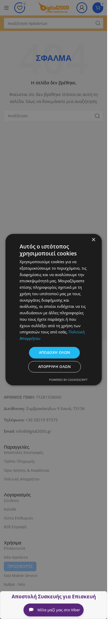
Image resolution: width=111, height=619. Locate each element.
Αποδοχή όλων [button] (54, 352)
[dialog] (53, 309)
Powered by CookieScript (68, 380)
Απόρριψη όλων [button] (54, 366)
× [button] (93, 240)
